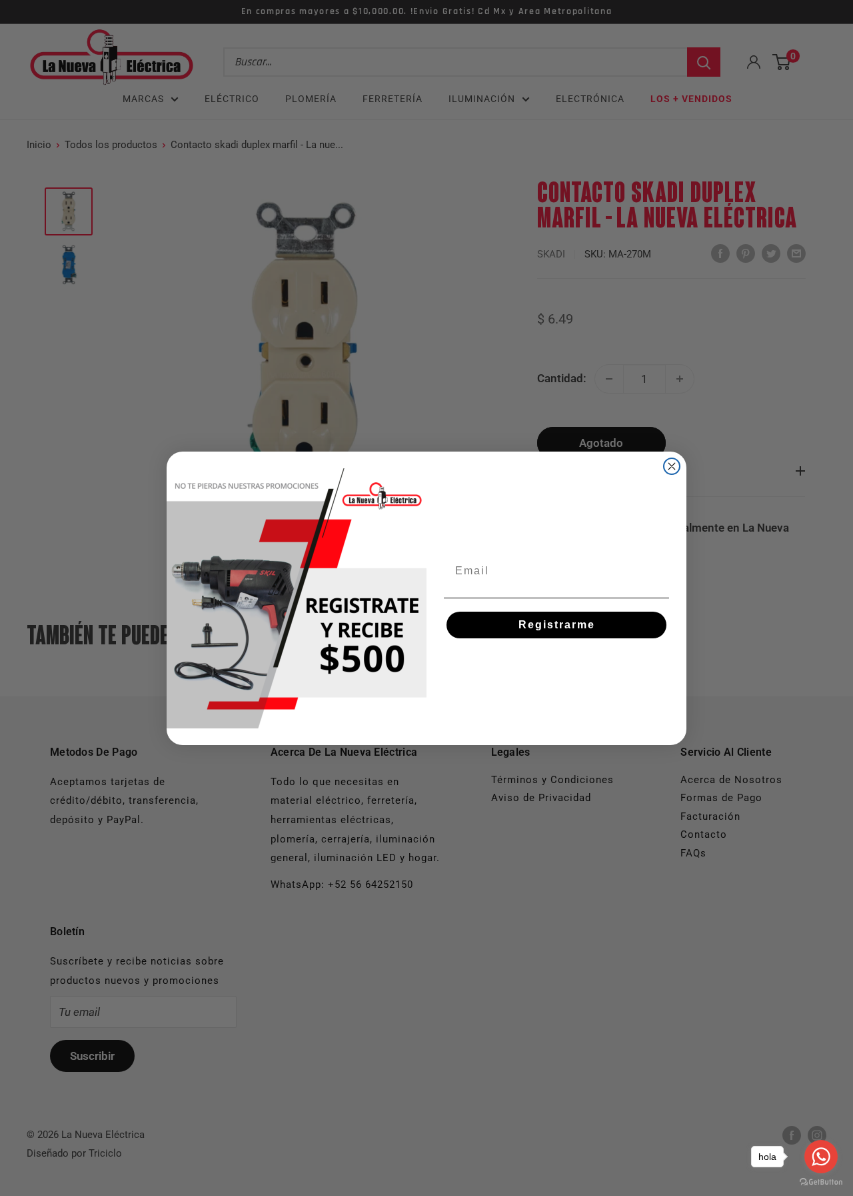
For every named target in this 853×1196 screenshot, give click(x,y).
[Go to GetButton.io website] (821, 1182)
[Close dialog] (672, 466)
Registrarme (556, 624)
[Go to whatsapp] (821, 1156)
